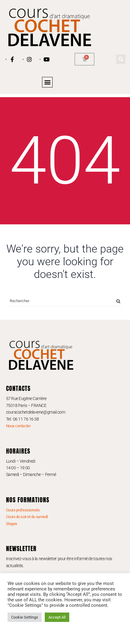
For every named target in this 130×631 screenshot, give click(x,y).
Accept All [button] (57, 617)
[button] (120, 59)
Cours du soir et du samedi (27, 516)
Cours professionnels (23, 510)
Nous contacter (18, 426)
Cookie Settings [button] (24, 617)
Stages (11, 523)
